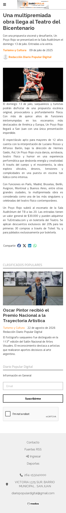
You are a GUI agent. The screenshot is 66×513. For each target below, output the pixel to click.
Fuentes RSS (33, 449)
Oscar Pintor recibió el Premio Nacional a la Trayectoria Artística (26, 315)
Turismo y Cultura (14, 50)
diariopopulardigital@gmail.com (33, 493)
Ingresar (35, 456)
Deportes (33, 463)
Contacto (33, 442)
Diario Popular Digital (18, 367)
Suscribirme (33, 398)
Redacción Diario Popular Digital (30, 57)
